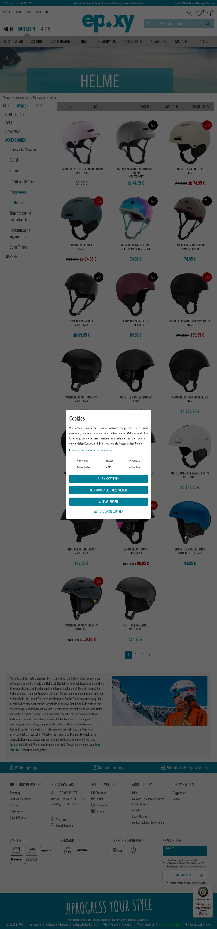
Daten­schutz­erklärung (84, 450)
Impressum (107, 450)
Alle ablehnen (108, 501)
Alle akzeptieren (108, 478)
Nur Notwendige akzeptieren (108, 490)
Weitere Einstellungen (108, 511)
